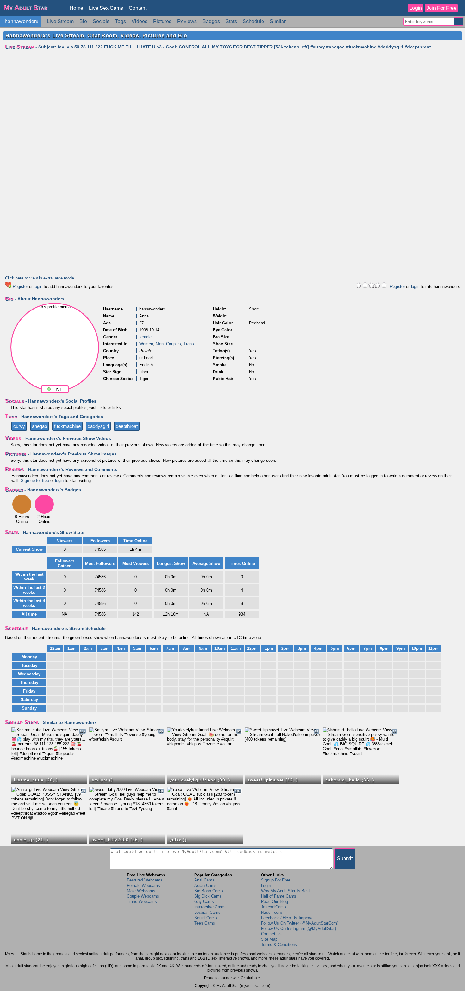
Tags (120, 21)
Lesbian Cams (207, 912)
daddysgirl (98, 426)
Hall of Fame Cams (278, 896)
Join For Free (441, 8)
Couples (173, 344)
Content (137, 8)
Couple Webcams (143, 896)
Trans (188, 344)
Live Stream (60, 21)
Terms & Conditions (279, 944)
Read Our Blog (274, 901)
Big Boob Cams (208, 890)
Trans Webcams (142, 901)
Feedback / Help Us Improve (287, 917)
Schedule (253, 21)
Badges (211, 21)
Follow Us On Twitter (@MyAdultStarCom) (299, 923)
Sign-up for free (35, 480)
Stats (231, 21)
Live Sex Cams (106, 8)
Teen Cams (204, 923)
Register (20, 286)
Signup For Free (275, 880)
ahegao (39, 426)
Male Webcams (141, 890)
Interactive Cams (210, 907)
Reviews (187, 21)
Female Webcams (143, 885)
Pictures (162, 21)
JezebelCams (273, 907)
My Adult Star (26, 8)
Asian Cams (205, 885)
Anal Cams (204, 880)
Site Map (269, 939)
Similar (278, 21)
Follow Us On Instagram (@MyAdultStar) (298, 928)
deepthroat (127, 426)
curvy (19, 426)
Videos (139, 21)
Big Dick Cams (208, 896)
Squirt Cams (205, 917)
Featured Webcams (145, 880)
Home (76, 8)
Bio (83, 21)
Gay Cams (204, 901)
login (38, 286)
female (145, 337)
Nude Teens (272, 912)
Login (415, 8)
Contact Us (271, 933)
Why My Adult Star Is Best (285, 890)
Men (160, 344)
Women (146, 344)
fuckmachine (67, 426)
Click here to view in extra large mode (39, 278)
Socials (101, 21)
